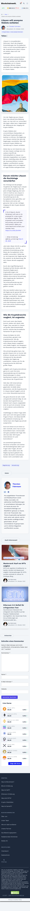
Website (3, 689)
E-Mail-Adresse (6, 681)
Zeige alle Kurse (15, 763)
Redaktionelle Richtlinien (9, 837)
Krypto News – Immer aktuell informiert (13, 32)
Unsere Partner (6, 828)
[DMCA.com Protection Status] (15, 892)
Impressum (5, 851)
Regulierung (6, 465)
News (6, 14)
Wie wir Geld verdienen (8, 824)
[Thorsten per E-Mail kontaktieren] (5, 492)
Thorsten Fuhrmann (17, 485)
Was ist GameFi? (6, 806)
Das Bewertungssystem (8, 833)
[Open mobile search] (23, 3)
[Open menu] (27, 3)
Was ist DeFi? (5, 790)
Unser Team (5, 820)
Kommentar (5, 653)
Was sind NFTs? (6, 798)
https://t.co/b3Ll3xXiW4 (13, 230)
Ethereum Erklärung (7, 794)
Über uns (4, 816)
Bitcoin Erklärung (7, 786)
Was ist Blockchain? (7, 782)
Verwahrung (15, 465)
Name (3, 674)
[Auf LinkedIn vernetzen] (8, 492)
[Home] (1, 14)
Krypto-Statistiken (7, 802)
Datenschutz (5, 855)
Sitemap (4, 862)
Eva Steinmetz (12, 579)
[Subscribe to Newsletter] (21, 3)
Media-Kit (4, 841)
